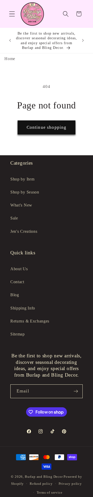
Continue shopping (47, 127)
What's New (21, 205)
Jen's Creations (23, 231)
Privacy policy (70, 484)
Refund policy (41, 484)
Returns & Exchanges (29, 321)
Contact (17, 282)
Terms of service (50, 492)
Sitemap (17, 334)
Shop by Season (24, 192)
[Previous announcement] (10, 40)
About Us (19, 269)
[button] (12, 14)
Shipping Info (22, 308)
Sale (14, 218)
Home (9, 58)
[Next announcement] (83, 40)
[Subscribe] (75, 391)
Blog (14, 295)
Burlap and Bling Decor (44, 477)
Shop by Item (22, 179)
